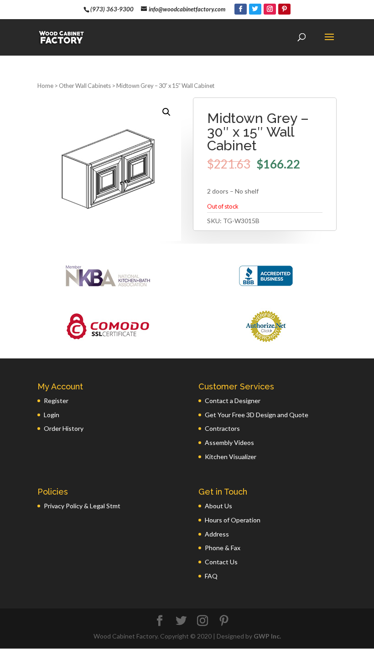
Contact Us (221, 562)
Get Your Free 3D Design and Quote (256, 415)
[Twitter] (255, 9)
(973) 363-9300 (112, 9)
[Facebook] (240, 9)
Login (51, 415)
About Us (218, 506)
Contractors (222, 428)
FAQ (211, 576)
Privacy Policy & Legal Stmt (82, 506)
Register (56, 400)
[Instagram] (270, 9)
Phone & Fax (222, 548)
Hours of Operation (232, 520)
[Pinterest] (284, 9)
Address (217, 534)
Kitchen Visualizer (230, 456)
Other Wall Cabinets (85, 85)
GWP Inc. (267, 636)
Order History (63, 428)
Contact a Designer (232, 400)
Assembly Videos (229, 442)
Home (45, 85)
